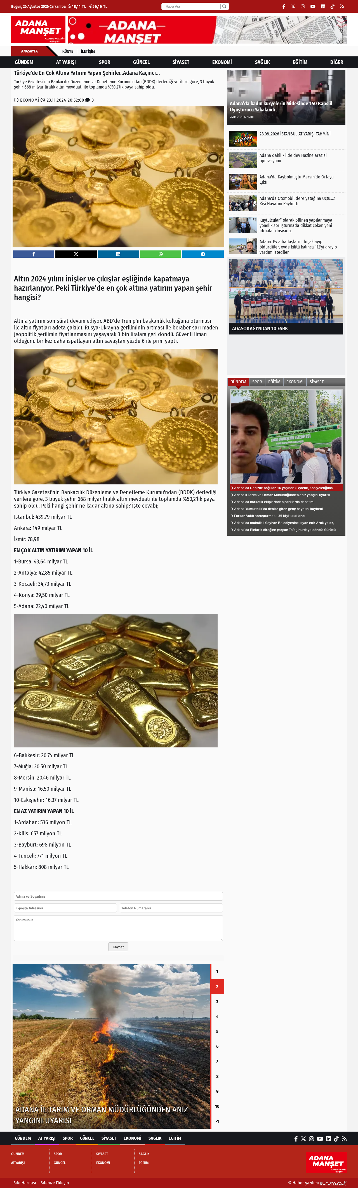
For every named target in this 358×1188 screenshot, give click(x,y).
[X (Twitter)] (293, 6)
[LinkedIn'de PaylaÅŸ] (118, 254)
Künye (67, 51)
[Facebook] (283, 6)
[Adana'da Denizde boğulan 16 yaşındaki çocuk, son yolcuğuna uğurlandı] (286, 461)
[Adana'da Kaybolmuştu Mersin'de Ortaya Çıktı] (286, 182)
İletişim (88, 51)
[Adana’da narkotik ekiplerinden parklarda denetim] (111, 1046)
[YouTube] (312, 6)
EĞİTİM (300, 62)
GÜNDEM (24, 62)
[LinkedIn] (323, 6)
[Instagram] (303, 6)
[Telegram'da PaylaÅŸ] (203, 254)
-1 (217, 1121)
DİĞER (336, 62)
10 (217, 1106)
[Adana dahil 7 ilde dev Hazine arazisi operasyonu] (286, 160)
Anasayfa (29, 51)
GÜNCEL (141, 62)
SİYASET (181, 62)
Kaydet (118, 947)
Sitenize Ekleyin (55, 1182)
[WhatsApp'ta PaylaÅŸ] (161, 254)
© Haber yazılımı (304, 1182)
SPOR (104, 62)
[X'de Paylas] (76, 254)
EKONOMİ (222, 62)
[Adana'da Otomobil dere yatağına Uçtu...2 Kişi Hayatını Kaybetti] (286, 203)
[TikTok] (333, 6)
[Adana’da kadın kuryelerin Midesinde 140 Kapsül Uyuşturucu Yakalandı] (286, 97)
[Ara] (224, 6)
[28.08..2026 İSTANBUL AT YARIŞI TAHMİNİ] (286, 139)
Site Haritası (24, 1182)
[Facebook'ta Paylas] (33, 254)
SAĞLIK (262, 62)
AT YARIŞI (66, 62)
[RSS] (342, 6)
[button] (13, 1046)
